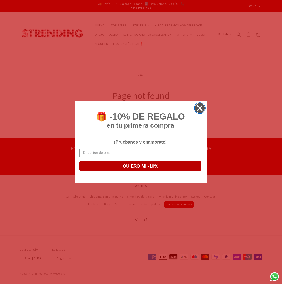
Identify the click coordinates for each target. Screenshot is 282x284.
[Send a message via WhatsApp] (274, 276)
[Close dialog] (199, 108)
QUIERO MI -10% (140, 166)
